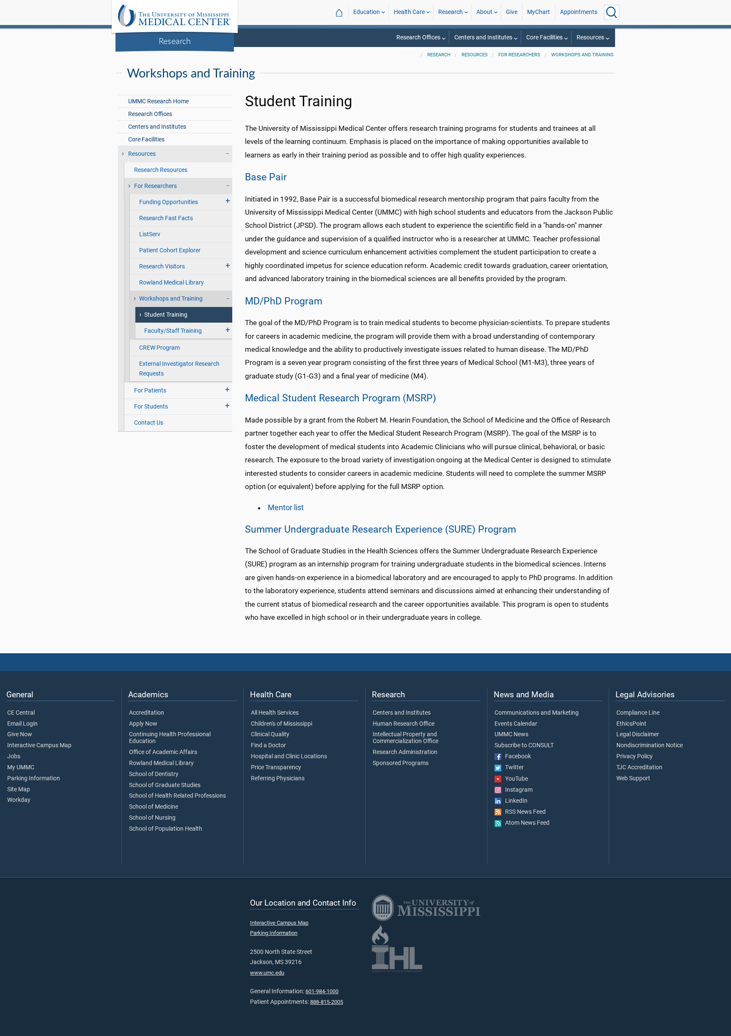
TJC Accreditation (639, 767)
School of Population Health (165, 829)
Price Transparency (276, 767)
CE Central (21, 713)
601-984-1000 (321, 991)
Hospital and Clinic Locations (289, 756)
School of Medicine (153, 807)
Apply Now (143, 724)
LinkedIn (514, 801)
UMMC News (511, 734)
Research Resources (160, 170)
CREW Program (159, 347)
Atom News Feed (525, 823)
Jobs (13, 756)
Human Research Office (403, 724)
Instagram (517, 790)
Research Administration (405, 752)
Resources (590, 37)
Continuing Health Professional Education (170, 738)
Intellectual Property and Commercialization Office (405, 738)
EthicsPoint (631, 724)
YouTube (514, 779)
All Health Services (275, 713)
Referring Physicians (278, 778)
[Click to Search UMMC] (611, 12)
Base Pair (266, 177)
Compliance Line (638, 713)
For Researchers (519, 55)
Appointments (578, 12)
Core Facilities (544, 37)
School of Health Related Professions (177, 796)
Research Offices (418, 37)
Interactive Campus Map (39, 745)
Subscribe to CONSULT (524, 745)
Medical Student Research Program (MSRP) (340, 398)
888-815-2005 (326, 1002)
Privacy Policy (634, 756)
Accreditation (146, 713)
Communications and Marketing (537, 713)
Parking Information (33, 778)
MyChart (538, 12)
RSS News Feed (523, 812)
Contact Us (148, 422)
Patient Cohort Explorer (170, 250)
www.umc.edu (267, 973)
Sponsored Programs (401, 763)
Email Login (22, 724)
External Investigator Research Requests (179, 368)
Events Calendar (516, 724)
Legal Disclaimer (637, 734)
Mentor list (286, 507)
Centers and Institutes (483, 37)
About (484, 12)
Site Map (18, 789)
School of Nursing (152, 818)
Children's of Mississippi (281, 724)
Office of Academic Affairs (163, 752)
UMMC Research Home (158, 101)
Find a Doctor (268, 745)
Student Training (165, 314)
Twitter (512, 767)
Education (366, 12)
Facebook (516, 756)
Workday (18, 800)
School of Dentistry (154, 774)
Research (175, 41)
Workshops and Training (582, 55)
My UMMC (20, 767)
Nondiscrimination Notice (649, 745)
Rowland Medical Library (171, 282)
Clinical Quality (270, 734)
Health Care (409, 12)
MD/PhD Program (283, 301)
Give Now (19, 734)
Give (511, 12)
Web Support (633, 778)
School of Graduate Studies (165, 785)
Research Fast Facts (166, 218)
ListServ (149, 234)
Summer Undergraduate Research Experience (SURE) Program (380, 529)
